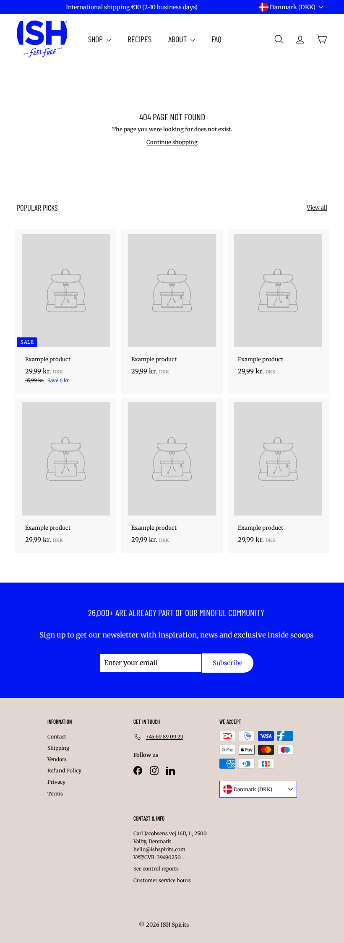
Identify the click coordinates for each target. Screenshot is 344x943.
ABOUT (178, 39)
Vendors (57, 759)
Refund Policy (64, 770)
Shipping (58, 748)
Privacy (56, 782)
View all (317, 207)
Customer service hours (162, 880)
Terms (55, 793)
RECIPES (139, 39)
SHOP (96, 39)
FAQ (216, 39)
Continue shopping (172, 142)
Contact (56, 736)
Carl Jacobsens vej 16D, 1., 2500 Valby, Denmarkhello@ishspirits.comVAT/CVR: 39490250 (170, 845)
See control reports (156, 868)
